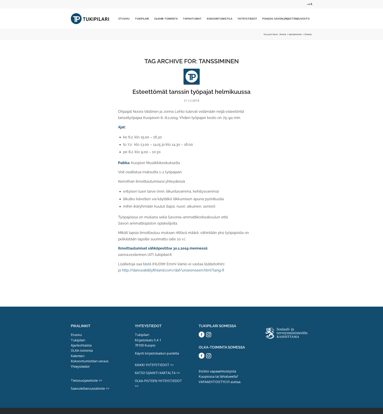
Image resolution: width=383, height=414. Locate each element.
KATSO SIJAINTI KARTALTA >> (157, 373)
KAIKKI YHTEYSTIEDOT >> (154, 365)
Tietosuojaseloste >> (86, 380)
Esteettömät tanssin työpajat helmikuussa (191, 91)
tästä (147, 264)
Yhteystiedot (80, 366)
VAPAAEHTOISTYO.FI (214, 382)
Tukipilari (78, 340)
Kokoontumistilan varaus (90, 361)
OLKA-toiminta (82, 350)
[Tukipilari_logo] (90, 19)
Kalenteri (77, 356)
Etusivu (76, 335)
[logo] (192, 77)
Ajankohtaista (81, 345)
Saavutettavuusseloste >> (90, 388)
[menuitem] (124, 19)
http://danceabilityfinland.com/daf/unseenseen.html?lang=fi (173, 270)
